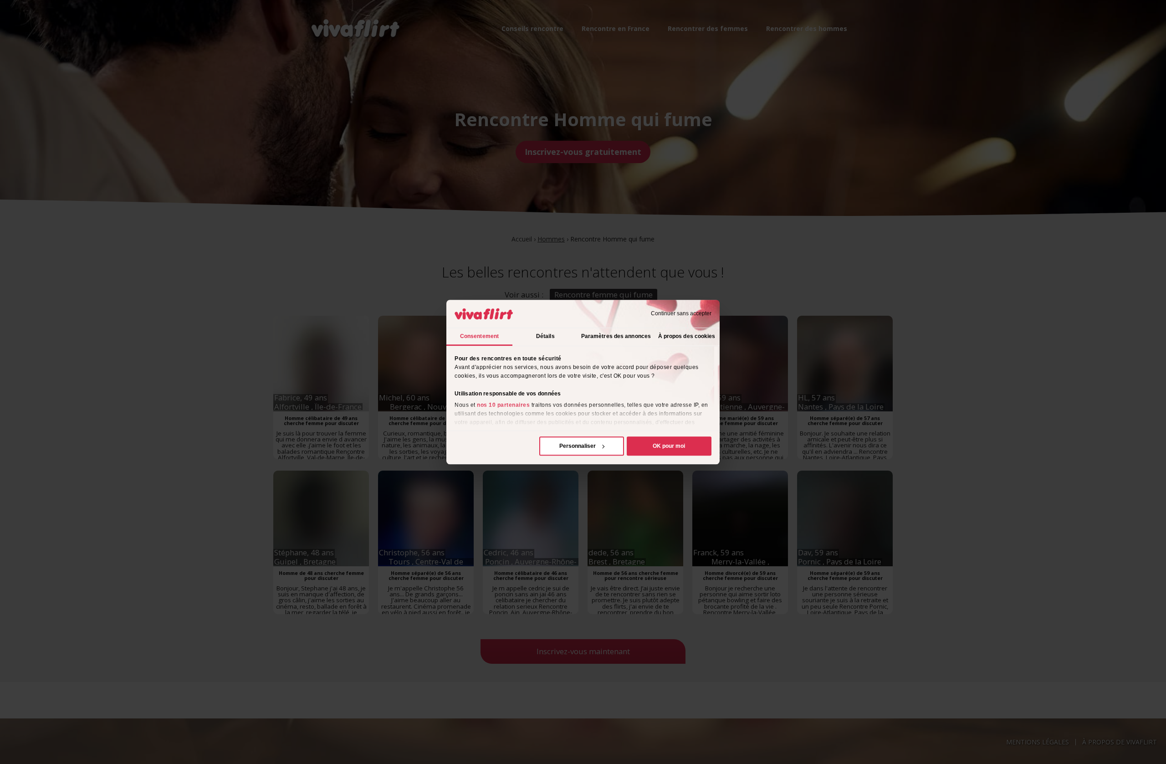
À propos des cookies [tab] (687, 336)
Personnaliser (577, 446)
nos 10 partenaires (503, 405)
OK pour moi (669, 446)
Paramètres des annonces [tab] (616, 336)
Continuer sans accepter (681, 314)
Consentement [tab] (479, 336)
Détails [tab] (545, 336)
